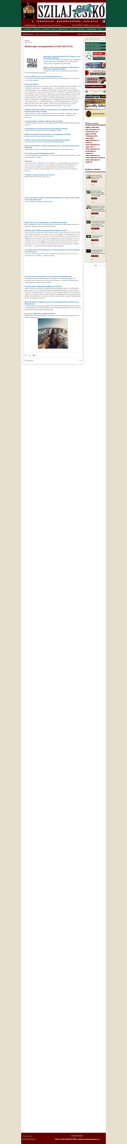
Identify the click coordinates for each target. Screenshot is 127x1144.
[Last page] (104, 265)
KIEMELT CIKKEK (95, 228)
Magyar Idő (94, 181)
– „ (44, 25)
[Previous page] (90, 265)
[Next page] (100, 265)
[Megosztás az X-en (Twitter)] (29, 355)
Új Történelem (95, 213)
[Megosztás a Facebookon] (25, 355)
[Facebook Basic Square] (103, 21)
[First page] (86, 265)
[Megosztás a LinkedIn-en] (34, 355)
